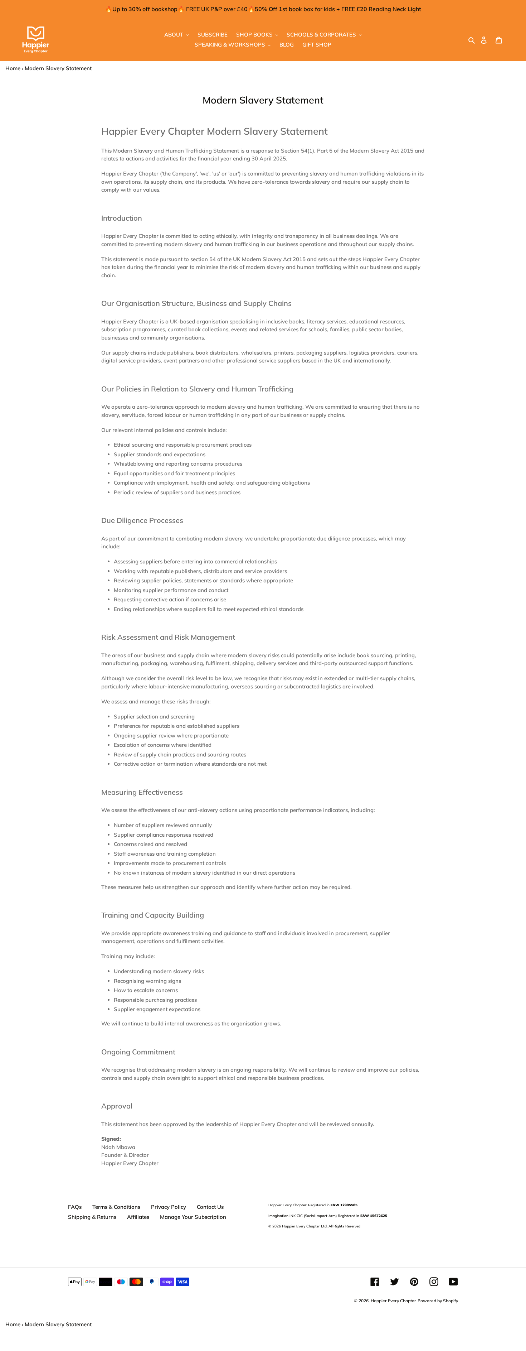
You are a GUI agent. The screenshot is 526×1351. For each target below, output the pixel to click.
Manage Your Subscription (193, 1216)
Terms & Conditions (116, 1206)
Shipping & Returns (92, 1216)
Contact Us (210, 1206)
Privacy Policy (168, 1206)
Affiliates (138, 1216)
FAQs (75, 1206)
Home (12, 68)
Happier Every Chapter (393, 1300)
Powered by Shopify (438, 1300)
